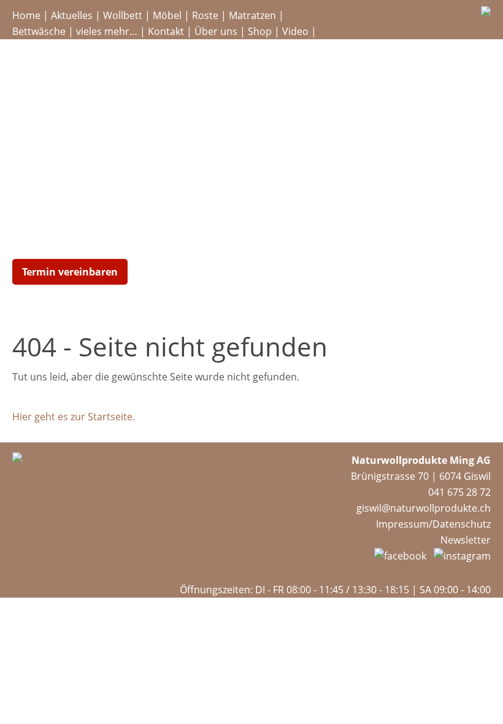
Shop (260, 31)
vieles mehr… (106, 31)
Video (295, 31)
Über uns (215, 31)
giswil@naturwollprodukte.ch (423, 508)
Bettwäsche (39, 31)
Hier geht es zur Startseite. (73, 416)
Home (26, 15)
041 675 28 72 (459, 492)
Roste (205, 15)
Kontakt (166, 31)
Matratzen (252, 15)
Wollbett (122, 15)
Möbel (167, 15)
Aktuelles (72, 15)
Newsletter (465, 540)
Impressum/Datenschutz (433, 524)
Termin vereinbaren (70, 272)
